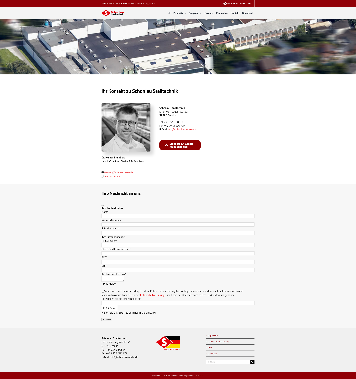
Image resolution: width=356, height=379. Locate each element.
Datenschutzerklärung (152, 295)
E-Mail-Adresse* (111, 228)
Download (212, 353)
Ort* (104, 265)
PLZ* (104, 257)
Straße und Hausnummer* (116, 249)
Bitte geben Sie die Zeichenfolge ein (121, 298)
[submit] (103, 205)
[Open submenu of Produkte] (186, 13)
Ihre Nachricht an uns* (114, 274)
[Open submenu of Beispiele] (201, 13)
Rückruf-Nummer (111, 220)
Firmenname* (109, 240)
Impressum (213, 335)
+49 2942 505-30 (112, 176)
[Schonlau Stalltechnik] (113, 10)
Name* (105, 211)
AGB (210, 347)
